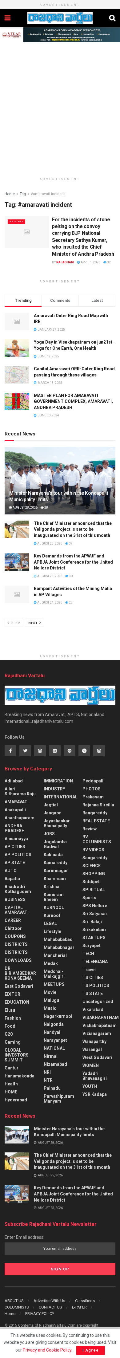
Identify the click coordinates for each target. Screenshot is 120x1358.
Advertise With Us (49, 1300)
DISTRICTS (16, 944)
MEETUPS (54, 984)
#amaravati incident (48, 194)
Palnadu (52, 1088)
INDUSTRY (54, 788)
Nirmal (51, 1056)
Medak (51, 963)
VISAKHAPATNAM (100, 1017)
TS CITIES (92, 977)
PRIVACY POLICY (39, 1313)
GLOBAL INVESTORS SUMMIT (17, 1055)
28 (46, 507)
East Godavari (19, 986)
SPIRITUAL (93, 889)
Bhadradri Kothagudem (18, 889)
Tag (23, 194)
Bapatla (12, 878)
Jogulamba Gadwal (55, 844)
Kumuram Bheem (54, 897)
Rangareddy (94, 812)
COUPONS (15, 936)
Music (50, 1008)
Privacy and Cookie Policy (47, 1350)
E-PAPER (79, 1307)
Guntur (11, 1067)
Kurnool (52, 915)
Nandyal (52, 1032)
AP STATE (16, 221)
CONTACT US (50, 1307)
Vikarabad (92, 1009)
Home (10, 194)
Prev (15, 623)
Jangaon (53, 812)
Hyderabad (16, 1099)
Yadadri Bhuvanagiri (94, 1076)
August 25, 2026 (49, 543)
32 (108, 262)
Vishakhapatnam (99, 1025)
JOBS (49, 833)
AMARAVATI (17, 801)
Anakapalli (15, 809)
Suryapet (91, 945)
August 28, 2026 (25, 507)
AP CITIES (15, 846)
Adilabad (14, 780)
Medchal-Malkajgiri (54, 974)
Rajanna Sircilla (98, 804)
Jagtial (51, 804)
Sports (89, 897)
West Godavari (97, 1057)
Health (11, 1083)
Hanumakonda (19, 1075)
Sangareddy (94, 857)
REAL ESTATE (96, 820)
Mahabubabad (58, 939)
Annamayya (16, 838)
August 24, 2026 (49, 602)
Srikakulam (94, 929)
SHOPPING (93, 873)
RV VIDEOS (93, 849)
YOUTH (89, 1086)
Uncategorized (97, 1001)
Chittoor (13, 928)
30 (70, 576)
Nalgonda (54, 1024)
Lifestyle (52, 931)
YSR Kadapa (94, 1094)
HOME (11, 1091)
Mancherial (55, 955)
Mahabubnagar (59, 947)
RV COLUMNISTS (96, 839)
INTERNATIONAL (61, 796)
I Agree (90, 1350)
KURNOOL (54, 907)
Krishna (51, 886)
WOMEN (90, 1065)
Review (89, 828)
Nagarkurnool (58, 1016)
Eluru (10, 1010)
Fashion (13, 1018)
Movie (50, 992)
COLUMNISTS (17, 1307)
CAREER (13, 920)
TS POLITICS (95, 985)
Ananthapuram (19, 817)
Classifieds (85, 1300)
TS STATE (92, 993)
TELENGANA (95, 961)
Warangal (92, 1049)
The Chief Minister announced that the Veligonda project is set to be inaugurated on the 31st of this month (73, 529)
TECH (88, 953)
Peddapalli (93, 780)
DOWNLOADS (18, 960)
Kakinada (53, 854)
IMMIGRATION (58, 780)
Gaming (13, 1042)
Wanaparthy (94, 1041)
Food (10, 1026)
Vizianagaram (96, 1033)
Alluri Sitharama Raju (20, 791)
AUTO (11, 870)
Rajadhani (65, 262)
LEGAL (50, 923)
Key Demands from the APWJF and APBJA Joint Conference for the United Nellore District (73, 561)
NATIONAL (54, 1048)
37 (70, 543)
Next (33, 623)
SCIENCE (91, 865)
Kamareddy (55, 862)
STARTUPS (94, 937)
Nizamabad (55, 1064)
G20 (9, 1034)
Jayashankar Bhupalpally (57, 823)
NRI (47, 1072)
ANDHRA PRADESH (15, 828)
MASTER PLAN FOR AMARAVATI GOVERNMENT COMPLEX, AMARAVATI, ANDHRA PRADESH (73, 401)
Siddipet (91, 881)
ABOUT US (14, 1300)
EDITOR (12, 994)
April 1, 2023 (90, 262)
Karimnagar (56, 870)
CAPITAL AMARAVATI (17, 910)
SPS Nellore (94, 905)
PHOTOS (91, 788)
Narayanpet (55, 1040)
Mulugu (51, 1000)
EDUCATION (17, 1002)
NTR (48, 1080)
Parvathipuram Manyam (59, 1099)
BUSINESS (15, 899)
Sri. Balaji (92, 921)
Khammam (55, 878)
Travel (89, 969)
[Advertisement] (60, 105)
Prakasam (93, 796)
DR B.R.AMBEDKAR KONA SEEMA (20, 973)
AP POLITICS (18, 854)
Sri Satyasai (94, 913)
